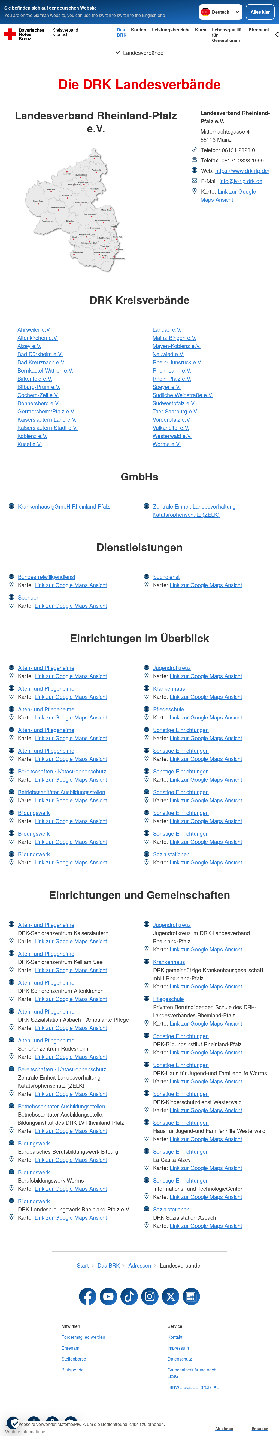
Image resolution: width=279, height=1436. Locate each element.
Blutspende (73, 1370)
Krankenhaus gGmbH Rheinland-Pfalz (64, 506)
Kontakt (175, 1337)
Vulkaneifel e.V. (171, 427)
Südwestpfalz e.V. (174, 403)
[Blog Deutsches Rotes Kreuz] (191, 1296)
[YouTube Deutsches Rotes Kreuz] (108, 1296)
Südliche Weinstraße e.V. (183, 395)
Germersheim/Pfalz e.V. (46, 411)
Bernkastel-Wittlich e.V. (45, 370)
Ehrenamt (259, 29)
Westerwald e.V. (172, 436)
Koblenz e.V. (32, 436)
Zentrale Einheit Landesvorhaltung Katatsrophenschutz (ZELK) (194, 510)
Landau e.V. (167, 329)
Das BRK (122, 32)
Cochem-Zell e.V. (38, 395)
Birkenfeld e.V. (34, 378)
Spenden (29, 597)
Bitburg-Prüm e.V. (38, 387)
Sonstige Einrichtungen (181, 730)
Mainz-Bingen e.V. (174, 337)
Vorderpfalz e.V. (172, 419)
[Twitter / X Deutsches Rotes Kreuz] (170, 1296)
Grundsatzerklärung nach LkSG (192, 1373)
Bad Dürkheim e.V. (40, 354)
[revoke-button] (13, 1422)
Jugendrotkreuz (172, 668)
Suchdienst (166, 577)
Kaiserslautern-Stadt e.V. (47, 427)
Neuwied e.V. (168, 354)
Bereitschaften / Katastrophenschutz (62, 771)
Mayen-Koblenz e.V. (177, 346)
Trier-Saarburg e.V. (175, 411)
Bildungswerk (34, 813)
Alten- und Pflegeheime (46, 668)
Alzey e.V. (29, 346)
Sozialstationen (171, 854)
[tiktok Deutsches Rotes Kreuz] (129, 1296)
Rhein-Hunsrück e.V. (177, 362)
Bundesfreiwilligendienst (46, 577)
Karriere (139, 29)
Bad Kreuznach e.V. (41, 362)
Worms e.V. (167, 444)
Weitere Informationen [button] (26, 1431)
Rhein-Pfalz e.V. (172, 378)
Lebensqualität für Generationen (227, 34)
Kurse (201, 29)
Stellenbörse (74, 1359)
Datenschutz (180, 1359)
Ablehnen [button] (224, 1428)
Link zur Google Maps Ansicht (228, 195)
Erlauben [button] (260, 1428)
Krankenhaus (169, 688)
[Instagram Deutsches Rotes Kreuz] (150, 1296)
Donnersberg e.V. (38, 403)
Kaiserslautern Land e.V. (47, 419)
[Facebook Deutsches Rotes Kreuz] (87, 1296)
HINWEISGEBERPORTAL (192, 1387)
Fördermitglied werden (83, 1337)
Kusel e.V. (29, 444)
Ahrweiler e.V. (34, 329)
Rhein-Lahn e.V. (172, 370)
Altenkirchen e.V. (37, 337)
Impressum (178, 1348)
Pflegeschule (168, 709)
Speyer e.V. (167, 387)
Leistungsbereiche (171, 29)
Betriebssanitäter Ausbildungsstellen (61, 792)
